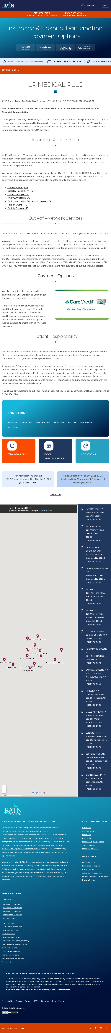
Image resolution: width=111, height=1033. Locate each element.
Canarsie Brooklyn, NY (97, 570)
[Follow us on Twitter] (101, 1028)
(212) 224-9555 (93, 519)
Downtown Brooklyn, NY (93, 549)
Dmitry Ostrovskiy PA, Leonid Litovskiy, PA (29, 201)
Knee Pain (59, 423)
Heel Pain (12, 427)
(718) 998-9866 (93, 684)
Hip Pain (72, 423)
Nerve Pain (86, 423)
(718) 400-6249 (93, 582)
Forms (61, 1001)
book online (73, 14)
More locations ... (10, 918)
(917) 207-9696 (93, 747)
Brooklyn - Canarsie (12, 911)
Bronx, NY (91, 589)
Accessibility (7, 1001)
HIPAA (35, 1001)
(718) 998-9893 (93, 663)
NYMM (21, 1028)
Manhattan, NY (94, 509)
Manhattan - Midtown (12, 915)
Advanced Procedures (92, 873)
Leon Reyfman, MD (17, 187)
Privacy (19, 1001)
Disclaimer (55, 494)
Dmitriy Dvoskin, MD (17, 208)
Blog (54, 1001)
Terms (27, 1001)
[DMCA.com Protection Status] (10, 1013)
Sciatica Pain (88, 831)
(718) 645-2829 (93, 603)
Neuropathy (98, 842)
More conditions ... (90, 849)
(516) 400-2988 (93, 705)
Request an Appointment (68, 62)
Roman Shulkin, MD (17, 205)
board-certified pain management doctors (21, 849)
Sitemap (45, 1001)
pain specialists (53, 162)
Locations (89, 5)
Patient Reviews (89, 880)
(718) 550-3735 (93, 789)
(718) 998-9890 (41, 14)
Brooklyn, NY (93, 526)
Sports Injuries (88, 845)
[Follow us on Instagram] (90, 1028)
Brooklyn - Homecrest (13, 904)
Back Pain (12, 423)
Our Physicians (88, 862)
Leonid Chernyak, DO (18, 194)
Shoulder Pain (43, 423)
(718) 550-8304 (93, 561)
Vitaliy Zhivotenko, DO (18, 198)
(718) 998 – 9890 (28, 483)
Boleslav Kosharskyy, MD (20, 191)
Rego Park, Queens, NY (96, 650)
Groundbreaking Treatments (26, 62)
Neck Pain (26, 423)
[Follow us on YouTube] (107, 1028)
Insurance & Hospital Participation (91, 867)
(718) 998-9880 (93, 642)
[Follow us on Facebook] (96, 1028)
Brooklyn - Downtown (12, 908)
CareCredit (22, 295)
